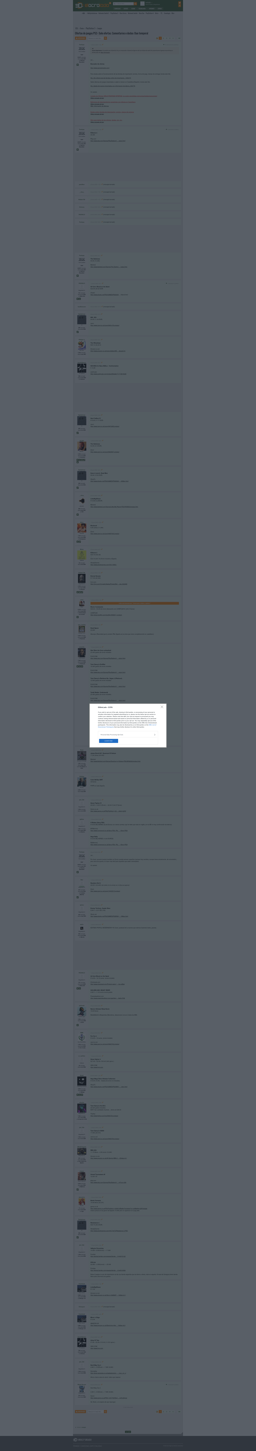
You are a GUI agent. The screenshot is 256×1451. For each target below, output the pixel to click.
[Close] (162, 707)
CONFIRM (109, 741)
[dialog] (128, 726)
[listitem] (128, 735)
